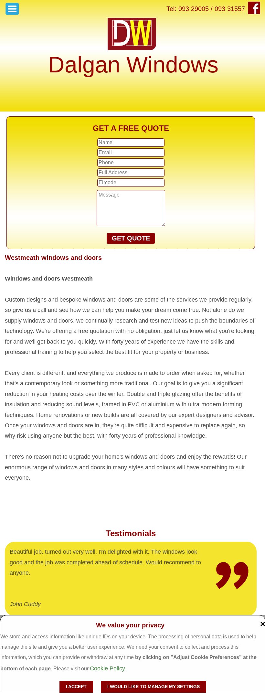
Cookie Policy (107, 668)
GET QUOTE (131, 238)
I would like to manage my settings (153, 686)
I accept (76, 686)
